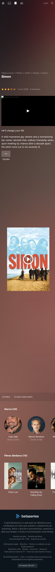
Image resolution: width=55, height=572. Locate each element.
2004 (27, 73)
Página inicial (7, 73)
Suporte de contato (38, 539)
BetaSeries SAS (14, 549)
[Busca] (52, 3)
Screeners (34, 549)
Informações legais (11, 544)
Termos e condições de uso (39, 544)
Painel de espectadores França (39, 552)
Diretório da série (19, 536)
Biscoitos (23, 544)
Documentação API (17, 539)
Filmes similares (23, 397)
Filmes (19, 73)
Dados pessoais (27, 547)
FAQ (27, 539)
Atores (6, 397)
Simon (45, 73)
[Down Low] (13, 476)
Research (43, 549)
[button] (13, 428)
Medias (25, 549)
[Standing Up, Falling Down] (36, 476)
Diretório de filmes (35, 536)
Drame (36, 73)
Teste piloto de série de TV (14, 552)
